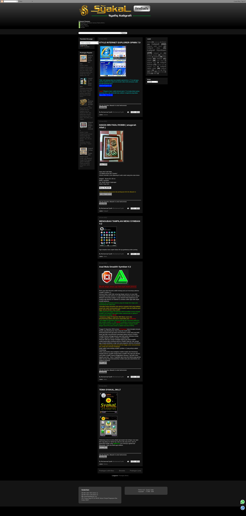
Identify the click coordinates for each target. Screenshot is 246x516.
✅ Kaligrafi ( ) (92, 23)
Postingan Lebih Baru (106, 471)
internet (106, 114)
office (164, 70)
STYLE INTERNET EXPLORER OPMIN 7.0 (119, 42)
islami (149, 61)
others (105, 256)
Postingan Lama (135, 471)
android (156, 57)
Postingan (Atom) (123, 475)
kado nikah (160, 60)
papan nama (160, 72)
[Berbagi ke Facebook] (137, 112)
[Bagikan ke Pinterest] (139, 112)
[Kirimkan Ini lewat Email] (132, 112)
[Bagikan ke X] (135, 112)
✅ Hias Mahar (83, 24)
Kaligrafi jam (158, 53)
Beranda (122, 471)
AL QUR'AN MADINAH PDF (90, 102)
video (155, 73)
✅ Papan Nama (84, 26)
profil (148, 73)
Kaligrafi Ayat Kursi (154, 46)
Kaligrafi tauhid (152, 55)
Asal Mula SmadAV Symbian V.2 (115, 267)
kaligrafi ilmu (151, 66)
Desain (164, 42)
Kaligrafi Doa (153, 48)
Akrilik (149, 42)
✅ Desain (82, 27)
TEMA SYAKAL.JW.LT (110, 389)
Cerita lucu (157, 42)
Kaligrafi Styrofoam (156, 50)
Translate (86, 46)
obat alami (157, 70)
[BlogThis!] (133, 112)
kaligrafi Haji (151, 62)
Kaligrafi (106, 211)
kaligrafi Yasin (160, 64)
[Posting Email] (128, 112)
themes (106, 464)
